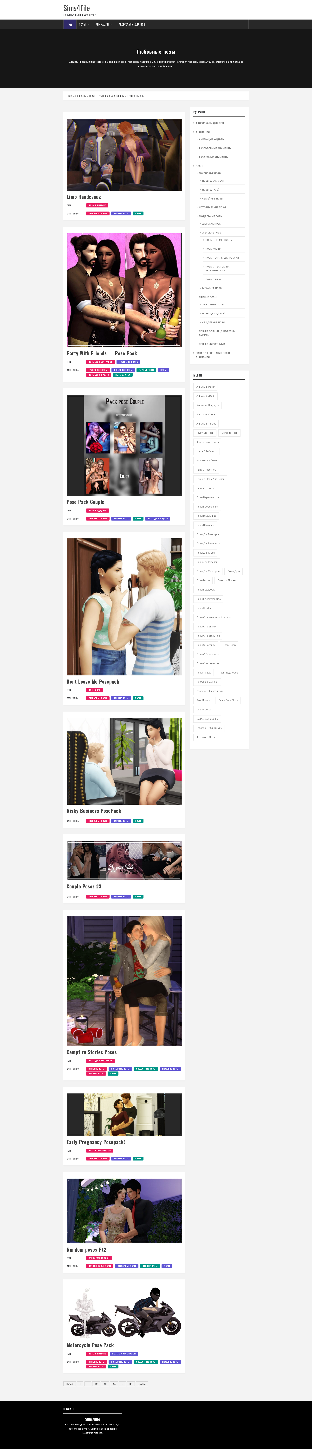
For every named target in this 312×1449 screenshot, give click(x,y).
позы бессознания (207, 506)
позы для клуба (128, 361)
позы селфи (203, 608)
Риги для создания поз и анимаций (213, 355)
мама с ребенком (206, 451)
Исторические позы (100, 1266)
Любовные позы (98, 213)
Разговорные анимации (215, 148)
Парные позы (121, 213)
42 (96, 1384)
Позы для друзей (99, 374)
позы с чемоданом (207, 663)
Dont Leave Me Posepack (93, 681)
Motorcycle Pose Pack (90, 1345)
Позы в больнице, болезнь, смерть (217, 333)
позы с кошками (206, 626)
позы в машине (97, 205)
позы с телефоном (207, 654)
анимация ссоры (206, 414)
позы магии (203, 580)
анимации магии (205, 386)
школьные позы (205, 737)
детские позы (230, 432)
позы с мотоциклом (124, 1353)
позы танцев (203, 672)
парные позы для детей (210, 479)
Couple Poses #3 (84, 886)
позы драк (234, 571)
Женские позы (96, 1068)
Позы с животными (212, 344)
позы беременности (100, 1150)
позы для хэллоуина (208, 571)
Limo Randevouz (84, 196)
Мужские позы (170, 1068)
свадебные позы (228, 700)
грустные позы (205, 432)
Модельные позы (146, 1068)
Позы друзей (122, 374)
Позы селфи (213, 279)
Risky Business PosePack (94, 810)
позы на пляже (227, 580)
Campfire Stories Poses (92, 1052)
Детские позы (211, 223)
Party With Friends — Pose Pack (102, 353)
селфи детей (203, 709)
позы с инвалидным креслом (213, 617)
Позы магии (213, 248)
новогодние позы (206, 460)
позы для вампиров (208, 534)
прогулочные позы (207, 681)
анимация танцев (206, 423)
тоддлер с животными (209, 728)
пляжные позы (205, 488)
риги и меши (203, 700)
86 (131, 1384)
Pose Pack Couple (85, 501)
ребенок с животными (209, 691)
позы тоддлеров (228, 672)
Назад (69, 1384)
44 (114, 1384)
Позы (82, 24)
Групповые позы (98, 370)
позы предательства (208, 598)
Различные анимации (213, 157)
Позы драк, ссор (213, 180)
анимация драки (205, 395)
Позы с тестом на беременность (218, 268)
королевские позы (99, 1258)
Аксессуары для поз (132, 24)
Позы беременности (219, 240)
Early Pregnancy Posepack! (96, 1142)
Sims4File (76, 7)
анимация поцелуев (207, 405)
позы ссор (95, 690)
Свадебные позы (213, 322)
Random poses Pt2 (86, 1249)
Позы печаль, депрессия (222, 257)
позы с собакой (205, 645)
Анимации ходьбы (211, 139)
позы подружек (98, 510)
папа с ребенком (206, 469)
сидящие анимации (207, 718)
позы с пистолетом (208, 635)
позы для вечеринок (100, 361)
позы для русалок (207, 562)
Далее (142, 1384)
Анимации (102, 24)
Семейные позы (212, 198)
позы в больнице (206, 515)
